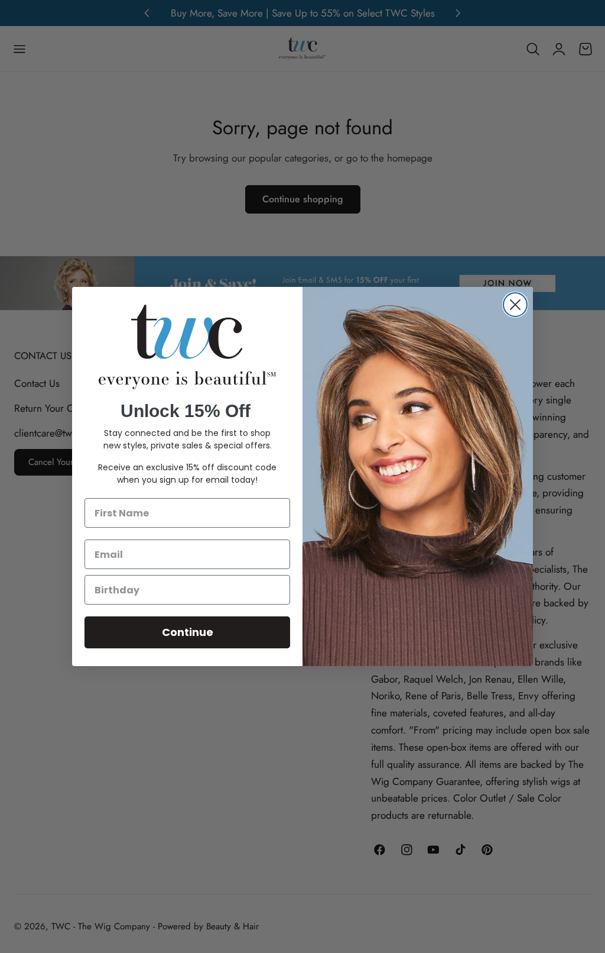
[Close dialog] (515, 304)
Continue (187, 632)
